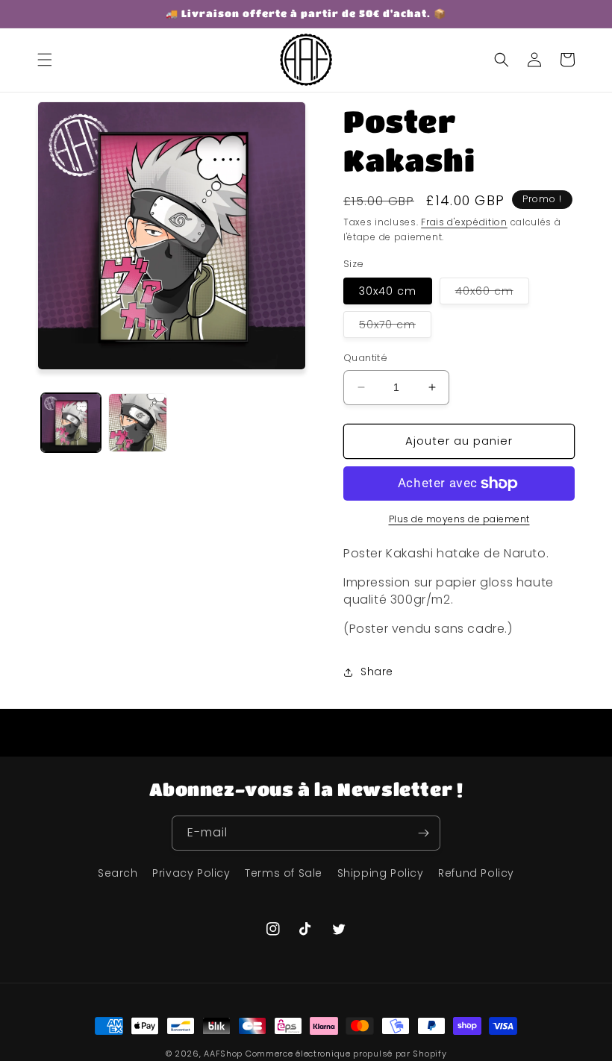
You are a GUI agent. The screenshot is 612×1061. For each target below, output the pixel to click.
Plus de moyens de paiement (459, 519)
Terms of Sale (283, 873)
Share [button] (376, 671)
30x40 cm (387, 291)
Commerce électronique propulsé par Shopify (346, 1054)
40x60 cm (492, 293)
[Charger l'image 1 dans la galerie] (71, 423)
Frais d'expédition (464, 222)
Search (118, 873)
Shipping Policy (380, 873)
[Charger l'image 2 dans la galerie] (138, 423)
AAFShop (223, 1054)
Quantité (365, 358)
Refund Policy (476, 873)
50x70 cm (395, 327)
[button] (44, 59)
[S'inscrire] (423, 833)
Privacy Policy (191, 873)
